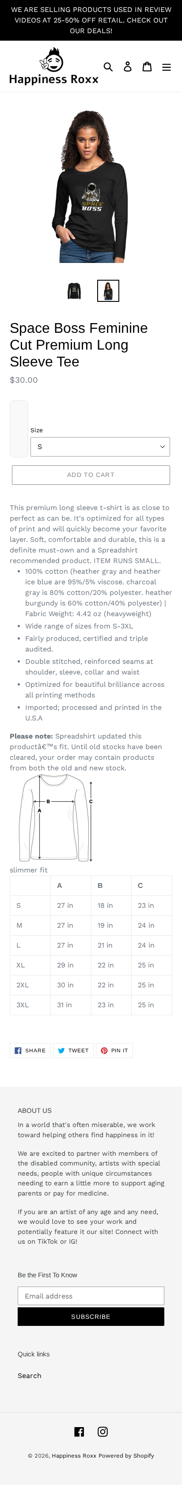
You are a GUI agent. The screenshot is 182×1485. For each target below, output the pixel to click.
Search (30, 1375)
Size (36, 430)
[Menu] (166, 66)
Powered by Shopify (126, 1455)
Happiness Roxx (74, 1455)
